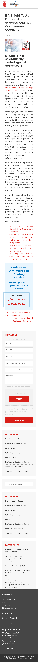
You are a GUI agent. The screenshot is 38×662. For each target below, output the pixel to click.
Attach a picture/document (17, 387)
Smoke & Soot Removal (14, 467)
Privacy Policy (27, 658)
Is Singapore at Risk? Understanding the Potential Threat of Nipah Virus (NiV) (18, 573)
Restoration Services (9, 599)
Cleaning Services (8, 602)
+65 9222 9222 (10, 641)
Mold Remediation (12, 457)
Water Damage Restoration (15, 444)
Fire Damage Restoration (14, 439)
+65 (9, 644)
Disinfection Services (9, 608)
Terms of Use (17, 658)
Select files (19, 399)
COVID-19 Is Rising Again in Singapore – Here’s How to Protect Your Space (18, 558)
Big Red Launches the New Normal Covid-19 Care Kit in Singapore (21, 229)
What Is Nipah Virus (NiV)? (15, 566)
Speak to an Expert (9, 624)
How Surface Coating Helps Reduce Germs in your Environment (21, 248)
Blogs (9, 35)
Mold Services (7, 605)
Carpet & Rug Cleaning (13, 448)
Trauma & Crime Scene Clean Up (17, 471)
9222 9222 (17, 303)
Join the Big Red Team (10, 621)
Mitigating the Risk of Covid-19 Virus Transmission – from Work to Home (21, 256)
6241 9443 (18, 299)
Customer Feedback (9, 618)
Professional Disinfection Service (17, 462)
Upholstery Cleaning (12, 453)
